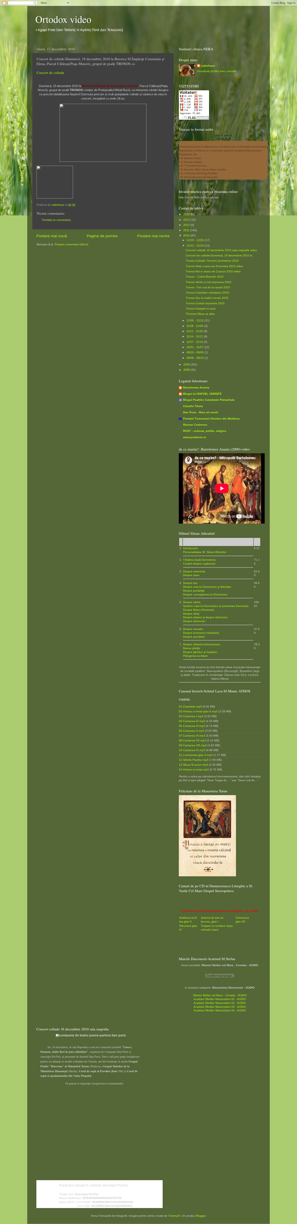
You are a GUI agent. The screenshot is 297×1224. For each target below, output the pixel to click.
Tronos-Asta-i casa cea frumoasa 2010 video (214, 266)
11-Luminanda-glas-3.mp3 (196, 755)
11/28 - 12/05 (195, 326)
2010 (187, 235)
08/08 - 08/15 (195, 357)
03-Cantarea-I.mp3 (191, 716)
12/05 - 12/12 (195, 320)
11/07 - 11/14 (195, 341)
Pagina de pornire (102, 236)
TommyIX (174, 1215)
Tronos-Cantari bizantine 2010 (205, 303)
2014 (187, 214)
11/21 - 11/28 (195, 331)
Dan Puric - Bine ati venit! (200, 412)
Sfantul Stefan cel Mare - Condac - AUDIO (220, 995)
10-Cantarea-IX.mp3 (192, 750)
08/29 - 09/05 (195, 352)
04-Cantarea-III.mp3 (192, 721)
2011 (186, 230)
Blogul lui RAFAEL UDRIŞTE (202, 393)
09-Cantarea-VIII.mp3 (193, 745)
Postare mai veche (153, 236)
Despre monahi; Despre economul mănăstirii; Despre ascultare (201, 633)
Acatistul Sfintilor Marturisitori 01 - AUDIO (220, 999)
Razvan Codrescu (195, 424)
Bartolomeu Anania (196, 387)
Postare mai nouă (51, 236)
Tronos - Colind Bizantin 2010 (204, 276)
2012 (187, 225)
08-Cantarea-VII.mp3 (192, 740)
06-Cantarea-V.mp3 (191, 730)
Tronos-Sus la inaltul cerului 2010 (207, 297)
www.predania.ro (194, 437)
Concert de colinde (50, 72)
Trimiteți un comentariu (56, 219)
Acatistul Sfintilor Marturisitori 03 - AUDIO (220, 1006)
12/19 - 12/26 (195, 240)
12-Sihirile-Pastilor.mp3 (193, 759)
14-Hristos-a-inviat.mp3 (194, 769)
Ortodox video (63, 19)
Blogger (201, 1215)
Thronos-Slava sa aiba (200, 313)
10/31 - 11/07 (195, 347)
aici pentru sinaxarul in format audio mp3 (244, 181)
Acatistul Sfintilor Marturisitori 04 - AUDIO (220, 1010)
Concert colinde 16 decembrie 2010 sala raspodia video (221, 250)
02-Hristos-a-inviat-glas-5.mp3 (198, 711)
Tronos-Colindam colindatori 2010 (207, 292)
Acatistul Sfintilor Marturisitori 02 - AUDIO (220, 1003)
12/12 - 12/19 (195, 245)
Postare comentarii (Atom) (71, 244)
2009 (187, 364)
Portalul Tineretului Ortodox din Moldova (211, 418)
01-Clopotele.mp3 (190, 706)
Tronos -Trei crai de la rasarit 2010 (208, 287)
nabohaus (208, 65)
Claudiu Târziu (193, 406)
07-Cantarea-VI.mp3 (192, 735)
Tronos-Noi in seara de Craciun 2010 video (213, 271)
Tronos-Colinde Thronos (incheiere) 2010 (212, 260)
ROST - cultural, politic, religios (204, 430)
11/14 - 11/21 (195, 336)
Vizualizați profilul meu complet (216, 71)
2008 (187, 369)
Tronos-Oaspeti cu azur (201, 308)
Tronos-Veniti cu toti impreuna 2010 (208, 282)
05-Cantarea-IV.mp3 (192, 725)
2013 (187, 219)
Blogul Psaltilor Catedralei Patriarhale (209, 399)
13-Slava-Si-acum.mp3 (193, 764)
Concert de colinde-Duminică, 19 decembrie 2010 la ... (220, 255)
